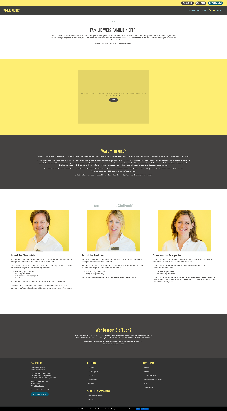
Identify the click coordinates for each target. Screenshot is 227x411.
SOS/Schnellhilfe (150, 376)
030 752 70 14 (39, 386)
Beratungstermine (187, 3)
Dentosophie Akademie (96, 396)
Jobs (145, 384)
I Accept (113, 99)
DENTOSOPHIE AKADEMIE (215, 3)
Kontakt (146, 368)
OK (138, 409)
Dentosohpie (92, 380)
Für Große (91, 376)
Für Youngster (93, 372)
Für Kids (91, 368)
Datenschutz (116, 95)
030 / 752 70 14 (200, 3)
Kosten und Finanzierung (153, 380)
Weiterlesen (145, 409)
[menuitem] (194, 10)
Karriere (91, 384)
